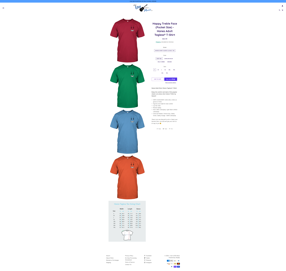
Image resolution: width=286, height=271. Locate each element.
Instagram (149, 262)
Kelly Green (161, 61)
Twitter (148, 258)
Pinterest (148, 260)
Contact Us (128, 264)
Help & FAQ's (110, 258)
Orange (169, 61)
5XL (167, 73)
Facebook (148, 255)
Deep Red (159, 58)
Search (108, 255)
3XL (174, 69)
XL (165, 69)
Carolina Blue (168, 58)
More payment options (170, 82)
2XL (170, 69)
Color (164, 55)
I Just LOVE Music (174, 255)
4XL (162, 73)
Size (165, 66)
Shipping (158, 42)
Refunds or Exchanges (112, 260)
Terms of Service (130, 262)
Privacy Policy (129, 255)
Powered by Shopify (174, 257)
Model (164, 47)
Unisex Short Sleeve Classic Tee (164, 50)
